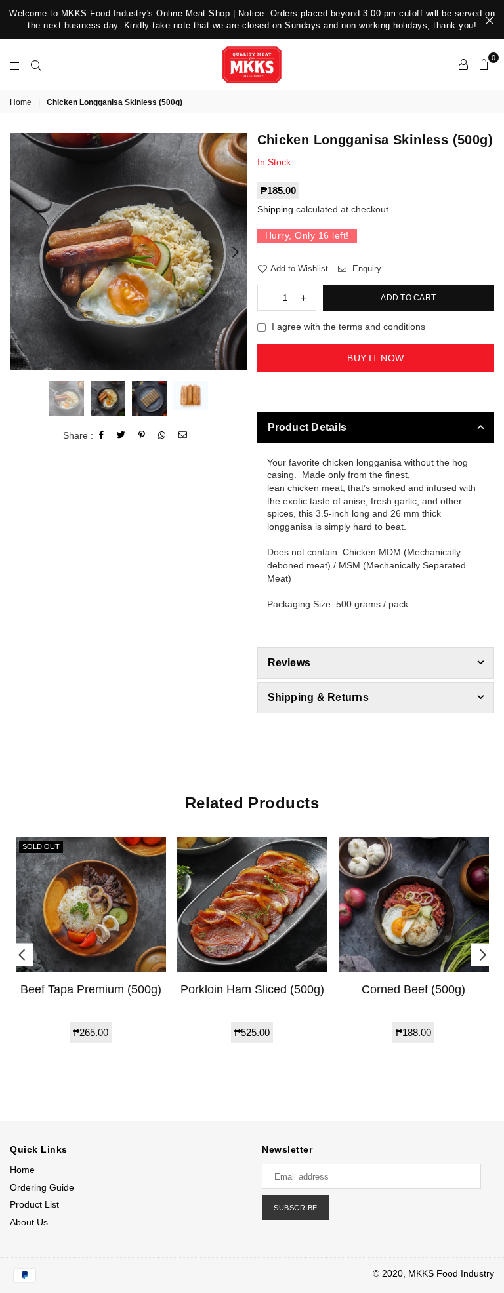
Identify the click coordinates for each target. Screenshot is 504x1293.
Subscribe (296, 1208)
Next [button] (235, 252)
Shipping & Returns (318, 697)
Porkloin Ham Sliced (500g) (252, 989)
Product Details (307, 427)
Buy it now (375, 358)
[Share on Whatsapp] (162, 435)
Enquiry (365, 268)
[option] (128, 251)
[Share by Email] (183, 435)
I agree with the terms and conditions (348, 326)
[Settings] (463, 64)
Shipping (275, 209)
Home (21, 102)
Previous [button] (21, 252)
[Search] (36, 64)
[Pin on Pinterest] (142, 435)
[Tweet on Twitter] (121, 435)
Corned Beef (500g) (413, 989)
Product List (34, 1204)
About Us (29, 1222)
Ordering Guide (42, 1187)
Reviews (289, 662)
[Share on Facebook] (102, 435)
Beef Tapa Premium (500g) (90, 989)
